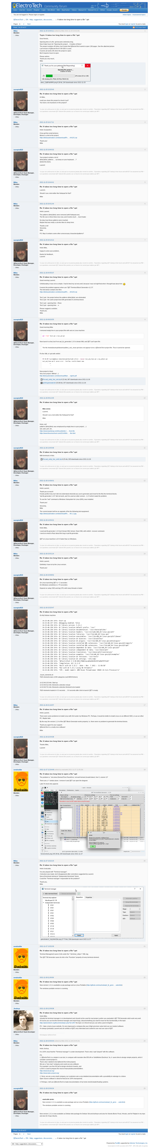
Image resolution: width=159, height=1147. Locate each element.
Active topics (127, 15)
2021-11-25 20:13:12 (47, 240)
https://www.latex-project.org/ (49, 1073)
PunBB (117, 1143)
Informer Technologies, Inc (138, 1143)
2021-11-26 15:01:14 (47, 554)
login (126, 24)
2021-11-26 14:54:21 (47, 520)
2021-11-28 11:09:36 (47, 977)
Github (102, 10)
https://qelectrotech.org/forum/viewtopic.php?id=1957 (57, 1023)
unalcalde (18, 770)
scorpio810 (18, 89)
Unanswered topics (138, 15)
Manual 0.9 (82, 10)
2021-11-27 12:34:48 (47, 770)
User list (22, 10)
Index (15, 10)
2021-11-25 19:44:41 (47, 182)
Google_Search (112, 10)
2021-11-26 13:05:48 (47, 448)
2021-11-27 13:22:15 (47, 861)
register (133, 24)
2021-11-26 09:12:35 (47, 398)
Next (28, 24)
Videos (74, 10)
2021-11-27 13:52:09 (47, 946)
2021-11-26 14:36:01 (47, 481)
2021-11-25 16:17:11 (47, 122)
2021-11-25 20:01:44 (47, 204)
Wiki (58, 10)
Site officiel (51, 10)
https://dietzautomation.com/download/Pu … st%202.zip (58, 292)
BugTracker (66, 10)
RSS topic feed (141, 27)
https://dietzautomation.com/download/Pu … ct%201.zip (58, 138)
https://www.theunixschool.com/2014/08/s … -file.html (57, 433)
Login (43, 10)
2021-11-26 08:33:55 (47, 319)
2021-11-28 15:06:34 (47, 1088)
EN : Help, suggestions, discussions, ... (40, 20)
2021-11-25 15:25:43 (47, 89)
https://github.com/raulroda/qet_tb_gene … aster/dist (104, 985)
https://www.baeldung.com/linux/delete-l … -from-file (57, 431)
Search (29, 10)
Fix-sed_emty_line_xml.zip (51, 379)
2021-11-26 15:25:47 (47, 608)
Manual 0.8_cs (93, 10)
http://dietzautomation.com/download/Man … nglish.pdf (58, 376)
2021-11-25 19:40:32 (47, 150)
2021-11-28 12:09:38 (47, 1008)
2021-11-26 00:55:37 (47, 273)
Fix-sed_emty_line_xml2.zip (52, 459)
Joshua (17, 1009)
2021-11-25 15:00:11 (47, 31)
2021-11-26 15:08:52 (47, 575)
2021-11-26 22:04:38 (47, 737)
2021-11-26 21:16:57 (47, 705)
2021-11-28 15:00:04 (47, 1041)
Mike (16, 31)
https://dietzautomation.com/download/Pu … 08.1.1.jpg (58, 514)
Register (37, 10)
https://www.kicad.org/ (47, 1071)
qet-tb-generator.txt (49, 383)
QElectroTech (18, 20)
